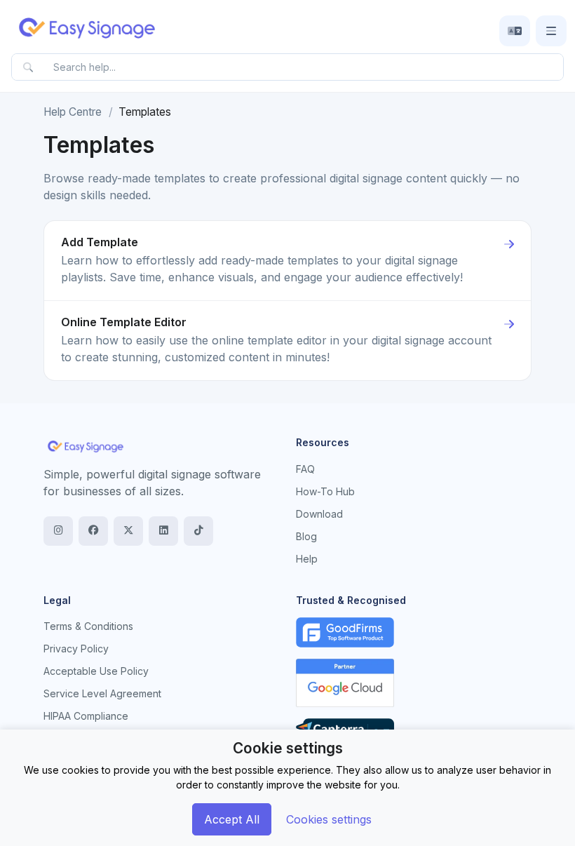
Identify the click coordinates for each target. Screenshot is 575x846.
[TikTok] (198, 531)
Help (307, 559)
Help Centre (72, 112)
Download (319, 514)
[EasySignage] (85, 446)
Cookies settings (329, 819)
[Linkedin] (163, 531)
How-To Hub (325, 491)
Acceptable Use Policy (96, 671)
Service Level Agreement (102, 693)
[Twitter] (128, 531)
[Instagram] (58, 531)
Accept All (231, 819)
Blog (306, 536)
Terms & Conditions (88, 626)
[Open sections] (551, 30)
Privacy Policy (76, 648)
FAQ (305, 469)
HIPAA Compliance (85, 716)
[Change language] (514, 30)
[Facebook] (93, 531)
